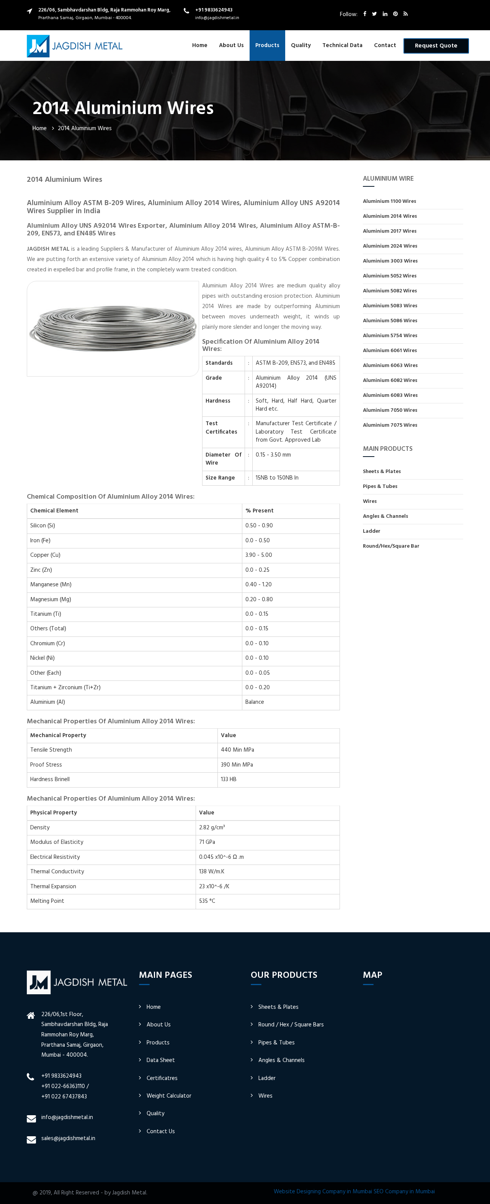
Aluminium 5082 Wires (390, 291)
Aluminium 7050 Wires (390, 410)
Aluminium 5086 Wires (390, 320)
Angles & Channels (385, 516)
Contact (385, 45)
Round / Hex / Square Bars (291, 1024)
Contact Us (161, 1131)
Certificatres (162, 1078)
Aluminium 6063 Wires (390, 365)
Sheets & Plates (382, 472)
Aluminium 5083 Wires (390, 306)
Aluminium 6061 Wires (390, 350)
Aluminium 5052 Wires (389, 276)
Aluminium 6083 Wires (390, 395)
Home (199, 45)
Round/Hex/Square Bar (391, 546)
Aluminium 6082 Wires (390, 380)
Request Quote (436, 46)
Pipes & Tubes (380, 486)
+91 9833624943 (213, 10)
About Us (231, 45)
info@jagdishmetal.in (217, 18)
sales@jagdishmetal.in (68, 1138)
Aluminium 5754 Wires (390, 335)
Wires (370, 501)
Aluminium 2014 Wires (390, 216)
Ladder (372, 531)
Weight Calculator (169, 1096)
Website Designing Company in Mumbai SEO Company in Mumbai (354, 1191)
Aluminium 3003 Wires (390, 261)
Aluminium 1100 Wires (389, 202)
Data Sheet (161, 1060)
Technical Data (342, 45)
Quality (301, 45)
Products (267, 45)
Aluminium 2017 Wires (389, 231)
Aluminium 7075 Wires (390, 425)
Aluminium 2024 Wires (390, 246)
